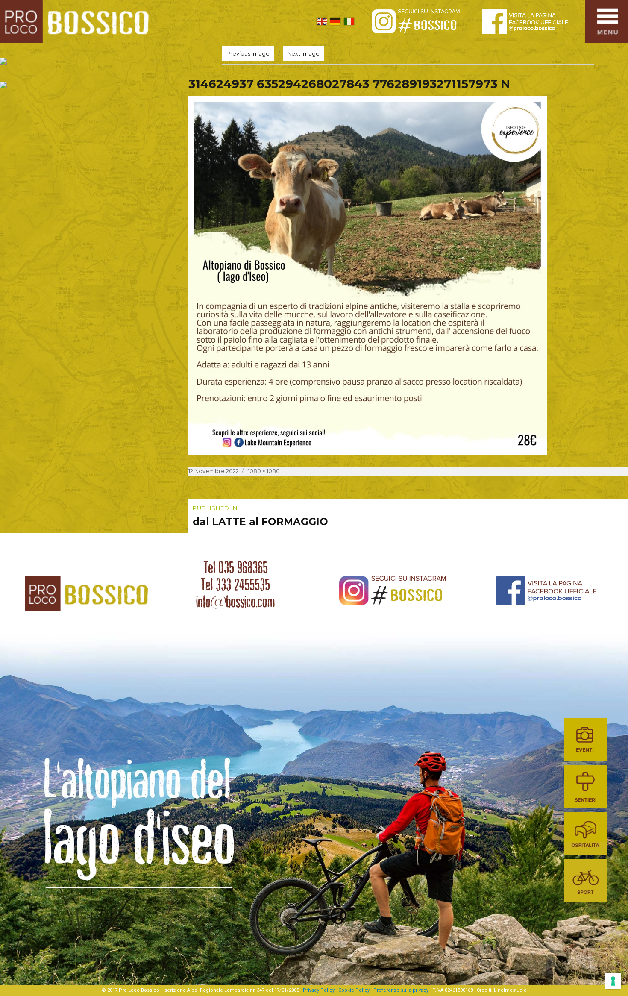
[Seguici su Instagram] (425, 21)
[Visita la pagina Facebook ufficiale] (531, 21)
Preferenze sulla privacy (400, 990)
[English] (322, 21)
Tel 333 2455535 (235, 584)
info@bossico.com (235, 601)
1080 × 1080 (264, 470)
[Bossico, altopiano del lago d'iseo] (77, 21)
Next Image (303, 53)
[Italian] (349, 21)
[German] (335, 21)
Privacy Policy (319, 990)
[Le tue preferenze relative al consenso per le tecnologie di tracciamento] (613, 981)
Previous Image (248, 53)
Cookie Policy (354, 990)
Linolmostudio (510, 990)
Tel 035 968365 (235, 567)
